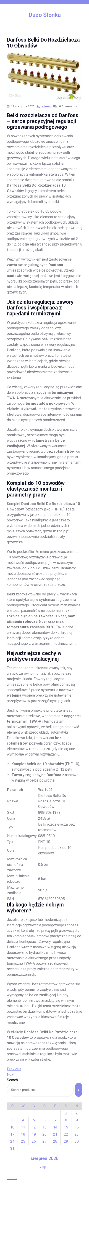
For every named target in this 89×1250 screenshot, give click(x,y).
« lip (42, 1167)
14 (55, 1127)
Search (12, 1080)
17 (12, 1134)
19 (34, 1134)
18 (23, 1134)
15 (66, 1127)
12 (34, 1127)
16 (77, 1127)
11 (23, 1127)
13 (44, 1127)
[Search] (78, 1090)
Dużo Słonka (45, 15)
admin (46, 106)
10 (12, 1127)
